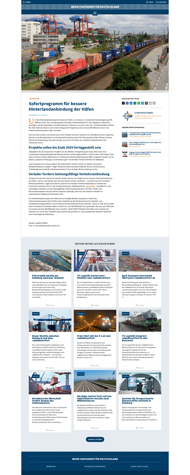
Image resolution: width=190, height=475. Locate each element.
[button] (123, 103)
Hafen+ (138, 146)
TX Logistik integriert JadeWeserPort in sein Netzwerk (140, 340)
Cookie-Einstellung (139, 467)
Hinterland (34, 99)
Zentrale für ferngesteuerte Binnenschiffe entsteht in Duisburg (140, 401)
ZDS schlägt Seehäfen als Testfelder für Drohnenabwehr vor (145, 143)
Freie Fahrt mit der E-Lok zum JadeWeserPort (95, 339)
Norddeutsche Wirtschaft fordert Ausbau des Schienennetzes (50, 402)
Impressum (50, 467)
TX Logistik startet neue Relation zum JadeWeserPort (95, 278)
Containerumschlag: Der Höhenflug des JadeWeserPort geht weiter (145, 134)
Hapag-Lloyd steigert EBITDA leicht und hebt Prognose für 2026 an (145, 153)
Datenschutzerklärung (95, 467)
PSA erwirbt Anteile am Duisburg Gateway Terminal (50, 278)
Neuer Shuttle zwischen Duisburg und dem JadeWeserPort (50, 340)
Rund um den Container (143, 137)
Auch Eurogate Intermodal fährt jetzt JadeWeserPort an (140, 278)
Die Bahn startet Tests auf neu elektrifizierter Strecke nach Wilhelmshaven (95, 400)
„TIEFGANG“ (90, 186)
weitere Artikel (95, 439)
